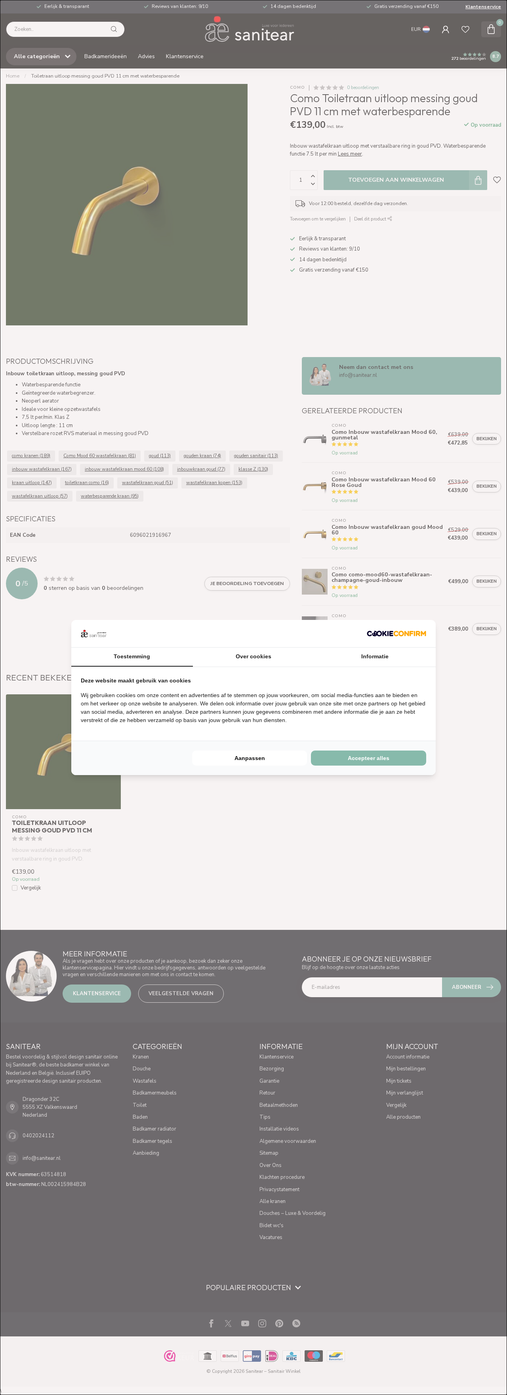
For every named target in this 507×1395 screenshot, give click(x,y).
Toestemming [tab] (132, 656)
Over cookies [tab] (253, 656)
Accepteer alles (368, 758)
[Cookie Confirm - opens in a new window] (396, 633)
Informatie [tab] (375, 656)
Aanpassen (249, 758)
